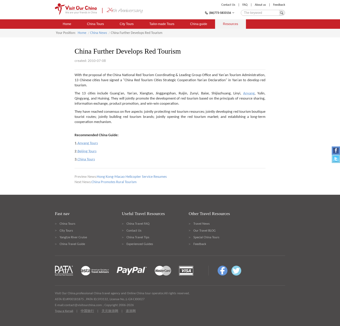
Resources (230, 24)
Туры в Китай (64, 311)
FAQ (245, 5)
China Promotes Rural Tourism (114, 182)
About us (260, 5)
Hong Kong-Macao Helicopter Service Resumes (132, 177)
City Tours (127, 24)
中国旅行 (87, 311)
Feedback (279, 5)
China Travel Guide (72, 244)
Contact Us (228, 5)
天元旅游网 (110, 311)
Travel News (201, 223)
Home (67, 24)
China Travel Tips (138, 237)
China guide (198, 24)
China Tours (95, 24)
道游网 (131, 311)
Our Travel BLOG (204, 230)
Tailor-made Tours (161, 24)
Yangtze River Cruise (73, 237)
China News (98, 33)
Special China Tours (206, 237)
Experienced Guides (140, 244)
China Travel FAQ (138, 223)
